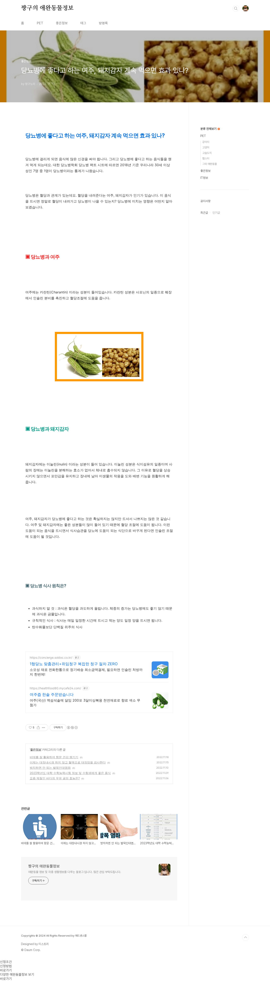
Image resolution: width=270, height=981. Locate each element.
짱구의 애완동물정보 (47, 8)
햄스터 (205, 158)
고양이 (205, 147)
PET (40, 23)
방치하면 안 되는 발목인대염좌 (50, 767)
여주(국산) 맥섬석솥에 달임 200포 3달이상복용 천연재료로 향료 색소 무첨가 (85, 702)
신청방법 (6, 966)
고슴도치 (207, 153)
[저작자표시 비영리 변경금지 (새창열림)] (72, 727)
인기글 (216, 212)
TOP (245, 937)
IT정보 (204, 177)
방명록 (103, 23)
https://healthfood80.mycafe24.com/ (55, 688)
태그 (83, 23)
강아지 (205, 142)
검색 (236, 8)
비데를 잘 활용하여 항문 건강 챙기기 (54, 757)
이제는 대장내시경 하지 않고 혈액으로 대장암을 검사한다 (68, 762)
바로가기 (6, 970)
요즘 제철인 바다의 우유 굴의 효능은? (55, 778)
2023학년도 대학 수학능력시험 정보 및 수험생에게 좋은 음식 (70, 773)
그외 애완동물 (209, 164)
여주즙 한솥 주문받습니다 (52, 694)
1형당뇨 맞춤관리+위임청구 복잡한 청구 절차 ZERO (74, 664)
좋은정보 (62, 23)
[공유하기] (38, 727)
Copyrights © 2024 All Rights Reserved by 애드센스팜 (54, 935)
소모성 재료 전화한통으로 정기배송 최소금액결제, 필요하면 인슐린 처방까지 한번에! (86, 672)
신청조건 (6, 962)
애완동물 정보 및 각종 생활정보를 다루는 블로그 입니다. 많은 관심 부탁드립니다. (74, 872)
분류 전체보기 (208, 128)
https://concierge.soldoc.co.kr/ (51, 657)
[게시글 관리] (43, 727)
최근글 (204, 212)
